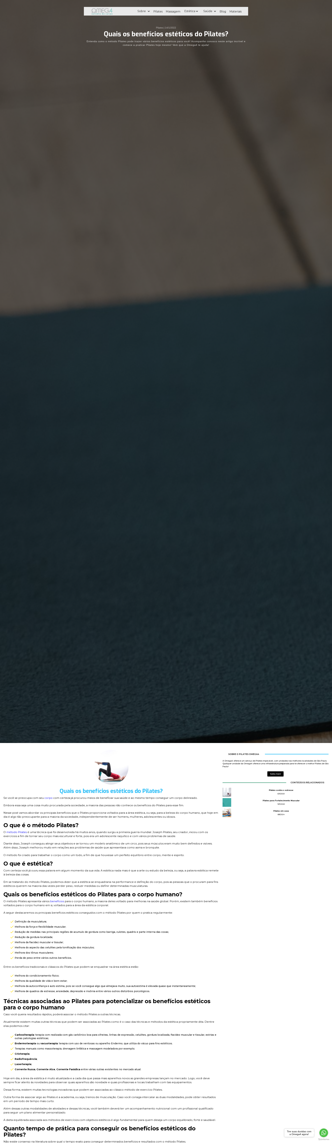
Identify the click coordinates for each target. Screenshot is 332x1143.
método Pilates (16, 832)
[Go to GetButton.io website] (323, 1139)
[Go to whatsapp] (323, 1132)
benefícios (57, 901)
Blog (223, 11)
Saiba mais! (275, 774)
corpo (48, 798)
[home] (111, 11)
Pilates (158, 11)
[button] (143, 11)
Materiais (235, 11)
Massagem (173, 11)
